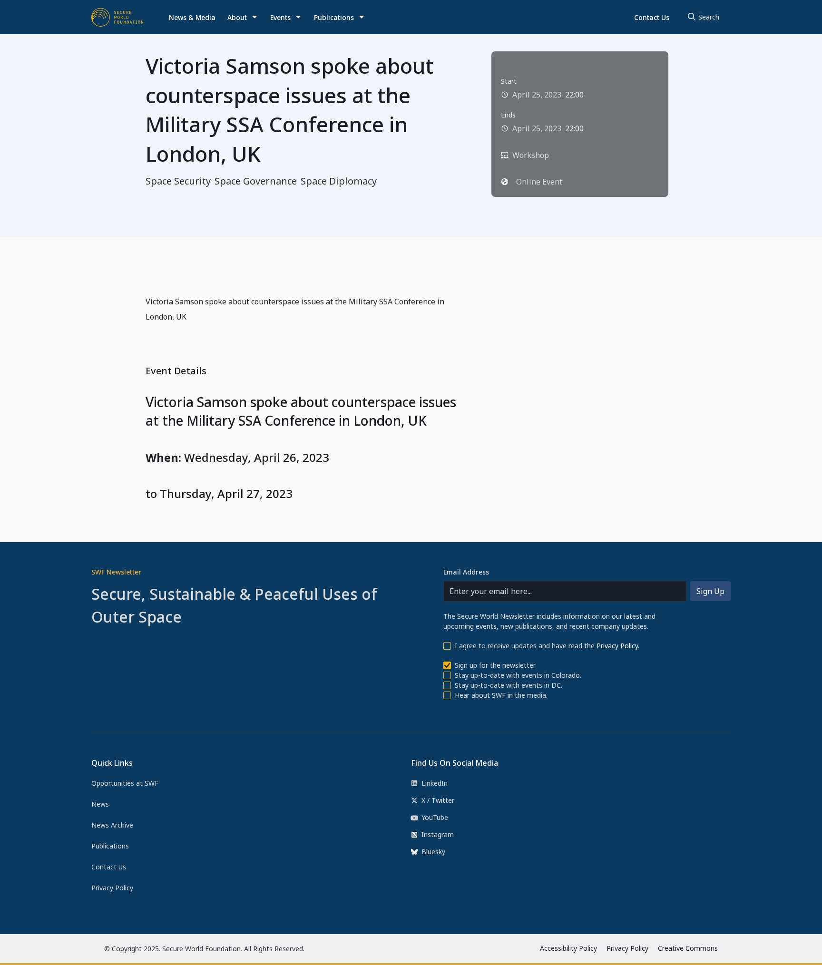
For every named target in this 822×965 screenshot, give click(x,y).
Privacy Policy (617, 645)
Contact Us (651, 17)
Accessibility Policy (568, 948)
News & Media (192, 17)
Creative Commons (688, 948)
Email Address (466, 571)
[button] (242, 17)
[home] (117, 17)
